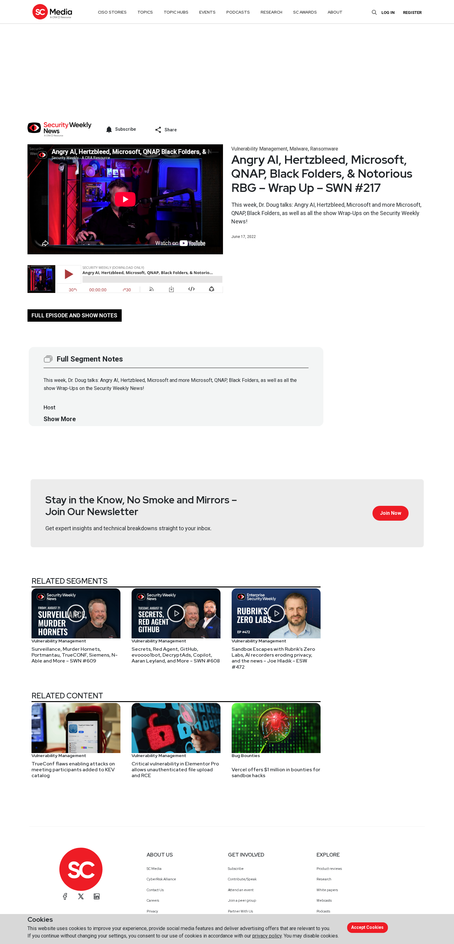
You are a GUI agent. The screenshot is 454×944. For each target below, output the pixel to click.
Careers (153, 900)
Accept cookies (367, 927)
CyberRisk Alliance (161, 879)
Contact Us (155, 890)
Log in (388, 12)
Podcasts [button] (238, 12)
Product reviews (329, 868)
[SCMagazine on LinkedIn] (96, 896)
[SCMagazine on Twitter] (81, 896)
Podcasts (323, 911)
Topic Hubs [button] (176, 12)
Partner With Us (240, 911)
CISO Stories (112, 12)
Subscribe (236, 868)
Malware (298, 149)
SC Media (154, 868)
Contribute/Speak (242, 879)
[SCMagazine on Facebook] (65, 896)
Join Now (390, 513)
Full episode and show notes (74, 315)
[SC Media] (52, 11)
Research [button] (271, 12)
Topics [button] (145, 12)
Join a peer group (242, 900)
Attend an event (241, 890)
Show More (60, 419)
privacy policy (267, 936)
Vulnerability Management (259, 149)
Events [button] (207, 12)
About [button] (335, 12)
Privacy (152, 911)
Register (412, 12)
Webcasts (324, 900)
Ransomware (324, 149)
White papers (327, 890)
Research (324, 879)
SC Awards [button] (305, 12)
